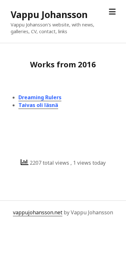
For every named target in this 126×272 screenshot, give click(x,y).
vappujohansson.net (37, 212)
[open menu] (112, 12)
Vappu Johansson (49, 14)
